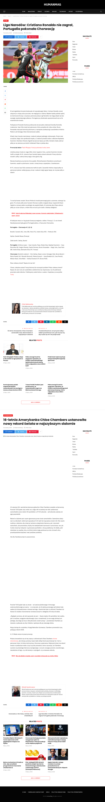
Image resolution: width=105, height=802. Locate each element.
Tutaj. (12, 274)
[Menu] (4, 11)
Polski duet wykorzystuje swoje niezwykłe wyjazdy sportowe (56, 358)
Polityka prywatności (78, 82)
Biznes (47, 11)
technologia (8, 415)
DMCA (74, 76)
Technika (62, 11)
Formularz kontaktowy (78, 74)
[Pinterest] (5, 100)
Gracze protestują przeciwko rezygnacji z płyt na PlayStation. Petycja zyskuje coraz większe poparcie (36, 740)
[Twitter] (5, 95)
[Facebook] (5, 91)
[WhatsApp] (5, 108)
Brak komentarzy (19, 33)
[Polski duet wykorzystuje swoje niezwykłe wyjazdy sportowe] (58, 349)
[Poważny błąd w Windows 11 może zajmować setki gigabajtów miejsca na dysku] (13, 730)
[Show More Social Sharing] (40, 36)
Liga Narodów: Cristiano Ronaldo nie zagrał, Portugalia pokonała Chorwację (51, 715)
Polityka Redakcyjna (78, 79)
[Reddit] (5, 104)
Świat (40, 11)
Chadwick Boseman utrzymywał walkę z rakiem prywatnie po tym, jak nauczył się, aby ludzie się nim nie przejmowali (52, 332)
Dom (23, 11)
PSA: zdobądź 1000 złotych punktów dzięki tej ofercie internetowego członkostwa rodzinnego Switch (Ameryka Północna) (35, 765)
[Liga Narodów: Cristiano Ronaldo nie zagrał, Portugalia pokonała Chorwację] (35, 62)
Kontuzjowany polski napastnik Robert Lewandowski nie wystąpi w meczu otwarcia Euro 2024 (12, 387)
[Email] (5, 112)
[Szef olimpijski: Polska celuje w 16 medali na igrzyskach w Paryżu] (13, 349)
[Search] (101, 11)
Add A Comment (35, 402)
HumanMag (49, 796)
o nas (74, 71)
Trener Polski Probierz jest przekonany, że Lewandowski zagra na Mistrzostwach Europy (34, 387)
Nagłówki (31, 11)
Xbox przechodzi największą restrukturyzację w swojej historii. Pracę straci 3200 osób (57, 740)
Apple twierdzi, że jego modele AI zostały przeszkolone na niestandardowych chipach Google (57, 765)
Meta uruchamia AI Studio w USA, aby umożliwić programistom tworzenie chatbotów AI (13, 765)
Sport (71, 11)
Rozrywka (79, 11)
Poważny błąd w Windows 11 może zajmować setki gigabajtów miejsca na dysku (12, 740)
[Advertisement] (40, 97)
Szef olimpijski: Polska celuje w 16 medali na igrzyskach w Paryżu (13, 358)
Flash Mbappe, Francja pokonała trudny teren (36, 147)
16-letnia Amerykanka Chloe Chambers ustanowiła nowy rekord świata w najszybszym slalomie (20, 332)
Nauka (54, 11)
